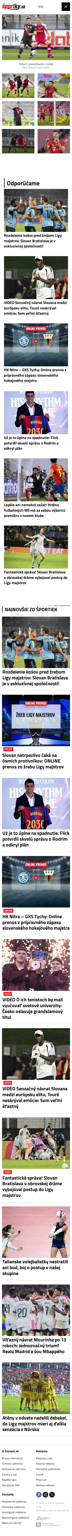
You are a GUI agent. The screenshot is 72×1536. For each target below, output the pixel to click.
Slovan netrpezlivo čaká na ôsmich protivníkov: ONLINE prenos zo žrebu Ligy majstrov (33, 761)
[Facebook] (39, 1495)
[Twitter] (52, 1495)
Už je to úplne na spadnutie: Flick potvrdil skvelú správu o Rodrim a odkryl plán (35, 839)
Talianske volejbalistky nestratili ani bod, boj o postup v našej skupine (35, 1267)
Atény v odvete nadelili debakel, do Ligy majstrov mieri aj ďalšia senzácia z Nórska (34, 1423)
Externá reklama (45, 1464)
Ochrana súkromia (12, 1464)
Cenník (39, 1474)
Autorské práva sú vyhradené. (52, 1510)
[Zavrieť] (66, 6)
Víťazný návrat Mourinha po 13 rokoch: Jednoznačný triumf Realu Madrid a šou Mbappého (34, 1345)
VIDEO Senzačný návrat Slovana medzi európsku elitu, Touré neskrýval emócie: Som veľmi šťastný (34, 1097)
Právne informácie (12, 1458)
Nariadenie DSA (11, 1485)
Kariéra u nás (9, 1474)
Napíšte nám (9, 1480)
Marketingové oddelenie (15, 1518)
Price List (41, 1480)
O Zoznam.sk (10, 1451)
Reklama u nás (44, 1458)
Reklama (42, 1451)
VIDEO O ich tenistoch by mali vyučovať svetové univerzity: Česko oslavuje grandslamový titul (32, 1008)
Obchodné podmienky (48, 1469)
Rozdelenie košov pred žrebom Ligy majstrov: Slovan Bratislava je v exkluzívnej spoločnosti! (35, 677)
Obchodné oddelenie (13, 1507)
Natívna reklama (45, 1485)
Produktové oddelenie (14, 1501)
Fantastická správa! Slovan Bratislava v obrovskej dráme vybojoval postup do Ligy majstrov (32, 1186)
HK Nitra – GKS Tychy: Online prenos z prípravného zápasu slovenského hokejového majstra (36, 922)
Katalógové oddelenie (14, 1512)
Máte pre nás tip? (12, 1523)
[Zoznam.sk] (43, 1519)
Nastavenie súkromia (14, 1469)
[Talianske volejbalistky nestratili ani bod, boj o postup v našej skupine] (36, 1232)
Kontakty (8, 1494)
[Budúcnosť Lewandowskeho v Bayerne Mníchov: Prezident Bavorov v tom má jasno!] (18, 85)
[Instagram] (45, 1495)
